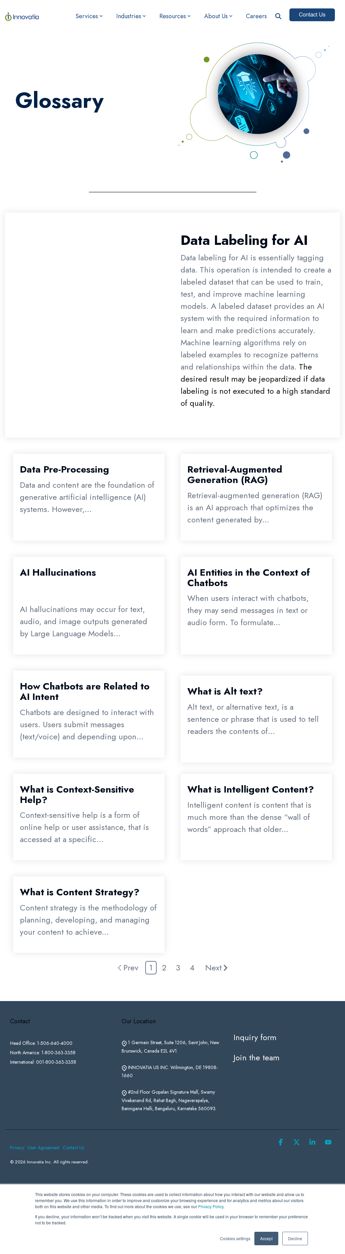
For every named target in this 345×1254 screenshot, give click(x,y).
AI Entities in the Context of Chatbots (248, 578)
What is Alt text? (225, 691)
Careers (256, 16)
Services (86, 16)
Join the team (256, 1057)
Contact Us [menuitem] (73, 1147)
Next (213, 967)
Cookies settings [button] (235, 1238)
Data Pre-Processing (64, 469)
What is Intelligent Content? (250, 789)
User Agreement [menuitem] (43, 1147)
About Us (216, 16)
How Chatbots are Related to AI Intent (85, 691)
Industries (128, 16)
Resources (172, 16)
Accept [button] (266, 1238)
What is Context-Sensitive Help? (77, 794)
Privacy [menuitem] (17, 1147)
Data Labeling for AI (244, 240)
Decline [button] (295, 1238)
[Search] (278, 16)
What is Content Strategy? (79, 892)
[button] (282, 1142)
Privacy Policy (210, 1206)
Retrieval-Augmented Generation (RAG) (234, 474)
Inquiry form (255, 1037)
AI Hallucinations (58, 572)
